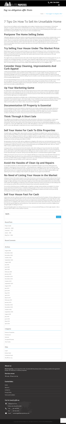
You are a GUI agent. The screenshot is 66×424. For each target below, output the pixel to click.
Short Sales (8, 342)
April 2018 (7, 323)
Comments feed (9, 355)
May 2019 (7, 293)
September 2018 (9, 312)
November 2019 (9, 279)
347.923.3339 (16, 411)
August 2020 (8, 262)
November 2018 (9, 307)
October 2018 (8, 309)
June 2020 (7, 267)
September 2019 (9, 283)
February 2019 (8, 300)
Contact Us (7, 390)
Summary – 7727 (9, 230)
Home (41, 13)
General (7, 337)
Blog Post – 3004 (9, 235)
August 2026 (8, 250)
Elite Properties (24, 208)
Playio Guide (8, 225)
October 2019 (8, 281)
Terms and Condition (10, 395)
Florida (7, 376)
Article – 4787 (8, 233)
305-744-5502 (54, 2)
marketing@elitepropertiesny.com (21, 413)
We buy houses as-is (51, 136)
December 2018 (8, 305)
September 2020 (9, 260)
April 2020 (7, 269)
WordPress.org (8, 357)
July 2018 (7, 316)
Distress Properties (9, 332)
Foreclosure (8, 334)
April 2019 (7, 295)
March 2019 (7, 297)
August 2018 (8, 314)
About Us (7, 387)
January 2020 (8, 274)
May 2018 (7, 321)
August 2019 (8, 286)
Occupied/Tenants (9, 339)
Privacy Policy (8, 392)
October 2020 (8, 257)
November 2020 (9, 255)
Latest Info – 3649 (9, 228)
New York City (14, 376)
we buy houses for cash (20, 154)
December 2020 (8, 253)
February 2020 (8, 271)
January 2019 (8, 302)
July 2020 (7, 264)
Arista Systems (48, 421)
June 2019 (7, 290)
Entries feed (8, 353)
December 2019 (8, 276)
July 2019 (7, 288)
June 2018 (7, 319)
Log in (6, 350)
